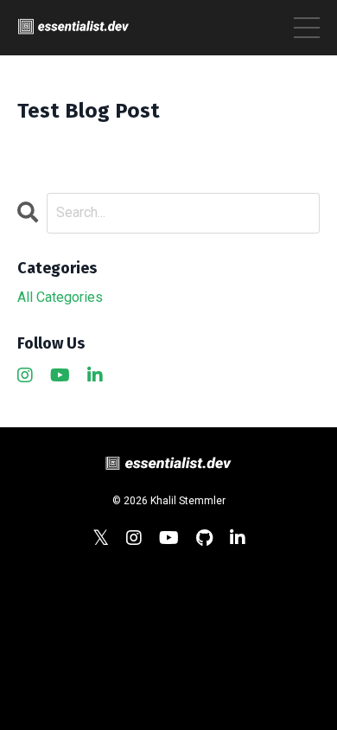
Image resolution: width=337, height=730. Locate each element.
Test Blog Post (88, 111)
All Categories (60, 297)
